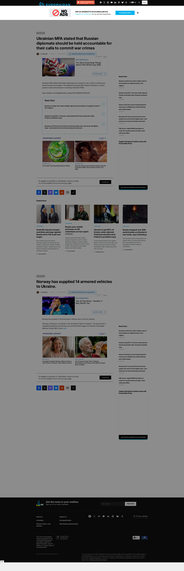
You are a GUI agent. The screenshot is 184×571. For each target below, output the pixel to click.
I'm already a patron (125, 13)
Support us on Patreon (83, 14)
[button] (132, 2)
